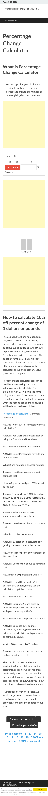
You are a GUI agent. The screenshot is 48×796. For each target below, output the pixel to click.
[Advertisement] (24, 124)
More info (36, 794)
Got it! (40, 789)
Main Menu (12, 21)
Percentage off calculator (16, 413)
